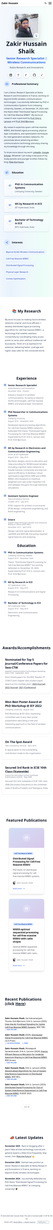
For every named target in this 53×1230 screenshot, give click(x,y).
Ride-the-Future (16, 162)
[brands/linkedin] (11, 75)
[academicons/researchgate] (42, 75)
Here (19, 1003)
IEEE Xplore (11, 1030)
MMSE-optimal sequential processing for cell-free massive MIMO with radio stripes (26, 935)
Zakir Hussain (9, 3)
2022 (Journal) (11, 687)
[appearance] (45, 3)
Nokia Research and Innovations (27, 67)
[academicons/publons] (26, 75)
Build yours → (43, 1222)
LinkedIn (37, 152)
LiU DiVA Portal (13, 1043)
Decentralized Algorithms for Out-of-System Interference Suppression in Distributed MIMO (25, 1074)
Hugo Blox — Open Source (24, 1222)
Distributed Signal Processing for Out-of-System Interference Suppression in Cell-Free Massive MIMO (26, 1090)
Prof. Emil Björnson (25, 121)
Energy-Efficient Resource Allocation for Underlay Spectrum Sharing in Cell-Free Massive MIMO (26, 1054)
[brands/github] (34, 75)
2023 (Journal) (38, 684)
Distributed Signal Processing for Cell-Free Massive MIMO (26, 861)
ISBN (26, 1043)
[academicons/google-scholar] (19, 75)
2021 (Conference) (27, 687)
